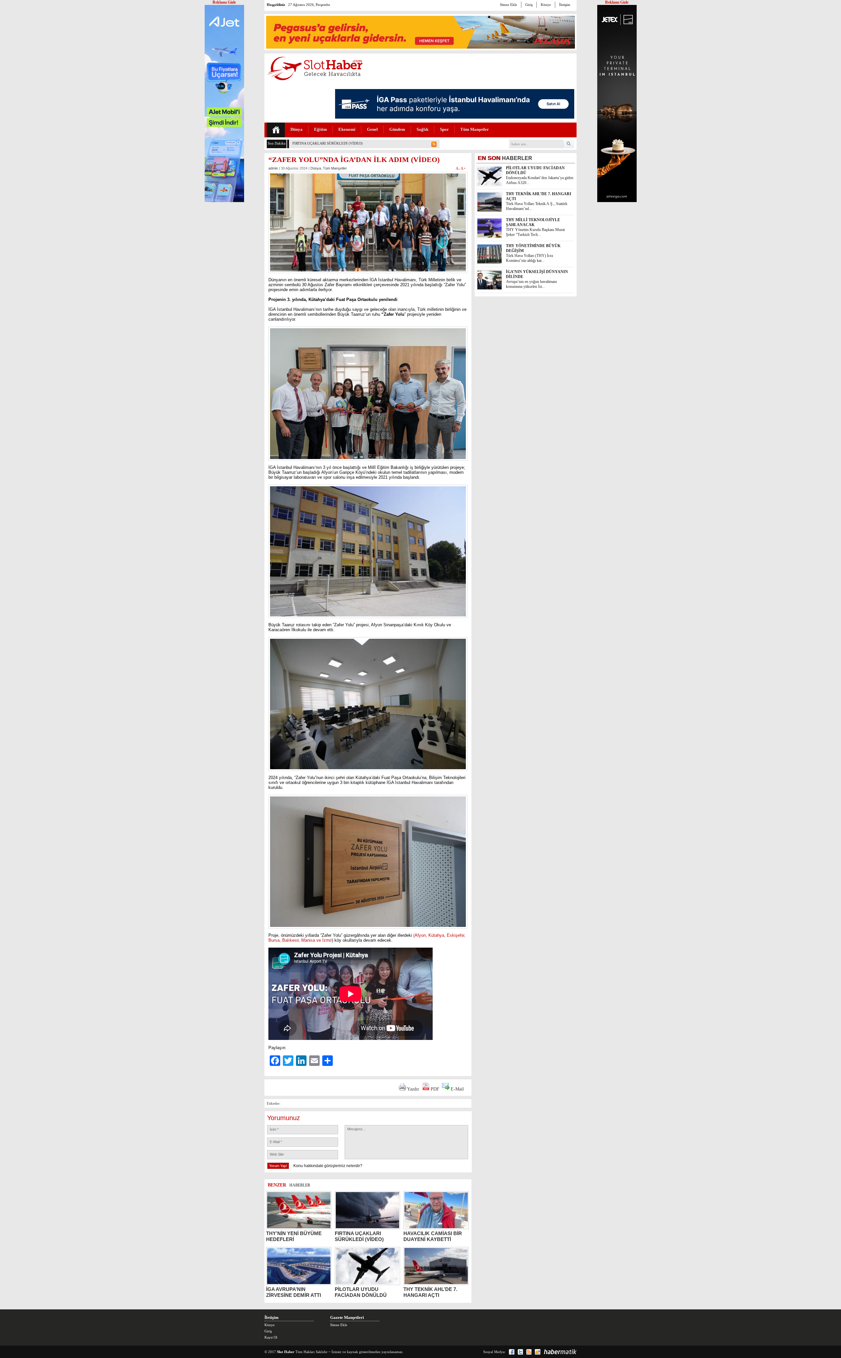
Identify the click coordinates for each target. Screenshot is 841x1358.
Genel (372, 129)
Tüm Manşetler (474, 129)
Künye (546, 5)
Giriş (529, 5)
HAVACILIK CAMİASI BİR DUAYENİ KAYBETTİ (332, 143)
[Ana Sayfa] (276, 130)
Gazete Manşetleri (347, 1317)
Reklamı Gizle (616, 2)
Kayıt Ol (270, 1337)
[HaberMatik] (560, 1351)
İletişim (564, 5)
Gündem (397, 129)
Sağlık (422, 129)
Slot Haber (285, 1352)
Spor (444, 129)
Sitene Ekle (508, 5)
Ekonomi (346, 129)
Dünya (296, 129)
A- (458, 168)
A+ (463, 168)
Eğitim (320, 129)
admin (273, 168)
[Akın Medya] (537, 1352)
